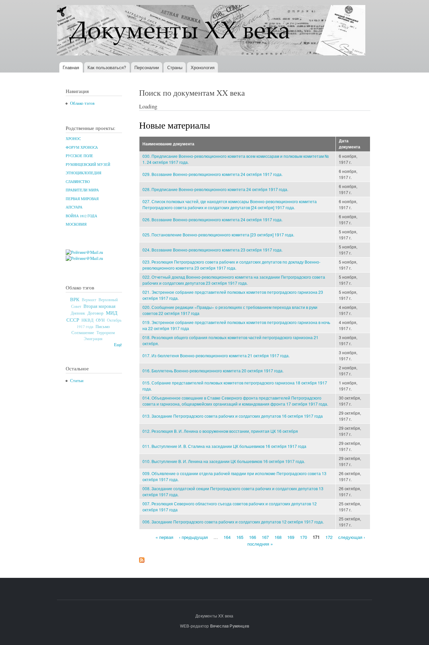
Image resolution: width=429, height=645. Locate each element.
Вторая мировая (99, 306)
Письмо (103, 326)
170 (303, 537)
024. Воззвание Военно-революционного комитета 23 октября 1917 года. (212, 249)
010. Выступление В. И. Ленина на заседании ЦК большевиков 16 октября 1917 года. (223, 461)
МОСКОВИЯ (76, 224)
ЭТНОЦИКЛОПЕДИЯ (83, 173)
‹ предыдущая (193, 537)
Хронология (202, 67)
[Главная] (212, 31)
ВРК (74, 299)
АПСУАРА (74, 207)
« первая (164, 537)
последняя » (260, 543)
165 (239, 537)
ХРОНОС (73, 138)
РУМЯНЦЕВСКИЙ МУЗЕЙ (88, 164)
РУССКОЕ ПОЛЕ (79, 155)
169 (290, 537)
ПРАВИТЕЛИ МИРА (82, 190)
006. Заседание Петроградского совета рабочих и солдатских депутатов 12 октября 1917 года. (233, 521)
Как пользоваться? (106, 67)
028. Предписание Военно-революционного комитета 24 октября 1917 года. (215, 189)
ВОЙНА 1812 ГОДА (81, 216)
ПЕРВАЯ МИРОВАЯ (82, 198)
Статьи (76, 380)
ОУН (100, 320)
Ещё (118, 345)
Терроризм (106, 332)
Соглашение (82, 332)
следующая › (351, 537)
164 (227, 537)
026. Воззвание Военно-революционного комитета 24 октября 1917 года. (212, 219)
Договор (95, 313)
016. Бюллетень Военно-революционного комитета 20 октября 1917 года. (213, 370)
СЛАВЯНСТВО (78, 181)
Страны (174, 67)
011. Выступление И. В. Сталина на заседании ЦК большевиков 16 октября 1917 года (224, 446)
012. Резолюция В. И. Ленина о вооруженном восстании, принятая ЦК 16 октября (220, 431)
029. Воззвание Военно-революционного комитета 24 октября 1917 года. (212, 174)
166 (252, 537)
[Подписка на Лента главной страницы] (141, 558)
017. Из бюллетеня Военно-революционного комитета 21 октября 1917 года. (216, 355)
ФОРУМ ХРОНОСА (82, 147)
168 (278, 537)
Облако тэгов (82, 103)
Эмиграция (93, 338)
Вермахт (89, 299)
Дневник (78, 313)
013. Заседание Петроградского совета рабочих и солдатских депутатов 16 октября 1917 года (232, 416)
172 (328, 537)
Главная (71, 67)
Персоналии (146, 67)
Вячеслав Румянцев (229, 626)
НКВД (87, 320)
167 (265, 537)
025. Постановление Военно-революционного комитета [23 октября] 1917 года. (218, 234)
